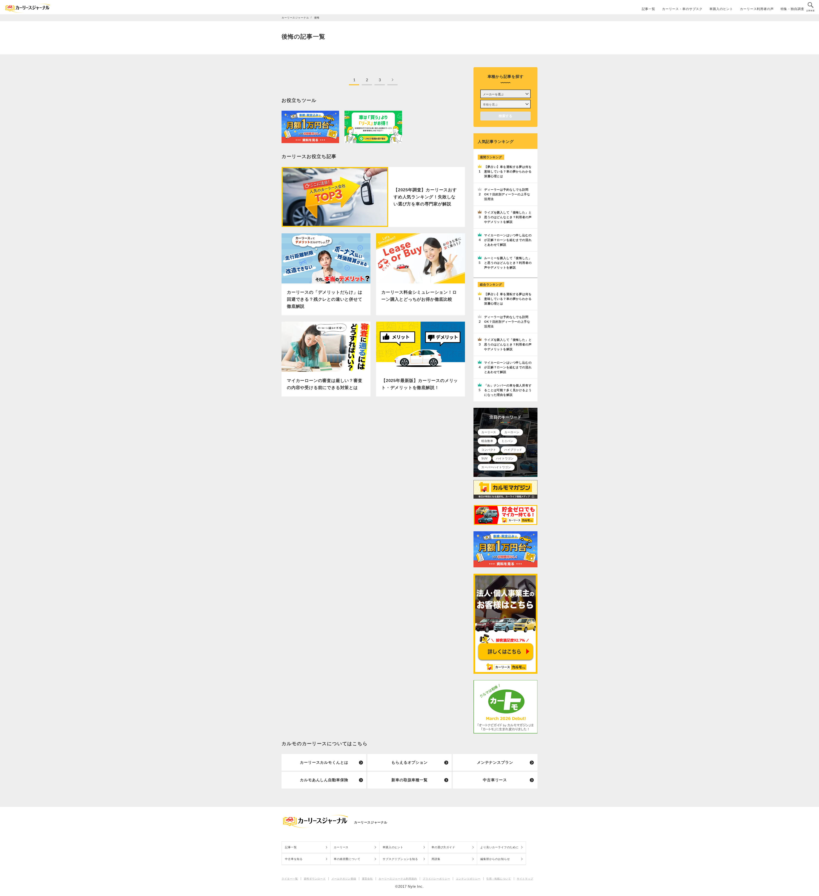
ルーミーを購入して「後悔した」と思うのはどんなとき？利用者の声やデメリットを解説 (508, 262)
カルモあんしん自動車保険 (324, 780)
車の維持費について (347, 859)
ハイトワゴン (505, 458)
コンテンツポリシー (468, 878)
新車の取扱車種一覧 (409, 780)
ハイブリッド (513, 449)
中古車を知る (294, 859)
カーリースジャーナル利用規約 (398, 878)
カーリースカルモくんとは (324, 762)
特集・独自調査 (792, 9)
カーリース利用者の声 (757, 9)
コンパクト (488, 449)
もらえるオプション (409, 762)
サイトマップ (525, 878)
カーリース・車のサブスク (682, 9)
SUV (484, 458)
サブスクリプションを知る (400, 859)
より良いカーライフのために (499, 847)
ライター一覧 (290, 878)
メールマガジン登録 (343, 878)
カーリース (488, 432)
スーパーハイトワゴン (496, 467)
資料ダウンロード (315, 878)
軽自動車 (487, 441)
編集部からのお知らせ (495, 859)
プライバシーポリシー (436, 878)
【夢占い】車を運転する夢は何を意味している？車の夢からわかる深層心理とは (508, 171)
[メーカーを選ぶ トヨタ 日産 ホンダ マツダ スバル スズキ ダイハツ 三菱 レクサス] (505, 94)
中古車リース (495, 780)
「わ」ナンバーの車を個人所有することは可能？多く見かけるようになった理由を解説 (508, 390)
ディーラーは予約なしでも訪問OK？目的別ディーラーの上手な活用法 (507, 194)
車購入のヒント (721, 9)
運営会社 (367, 878)
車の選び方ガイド (443, 847)
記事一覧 (648, 9)
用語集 (435, 859)
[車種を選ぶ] (505, 104)
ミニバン (507, 441)
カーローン (511, 432)
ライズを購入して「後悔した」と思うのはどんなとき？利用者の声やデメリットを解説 (508, 217)
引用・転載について (498, 878)
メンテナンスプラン (495, 762)
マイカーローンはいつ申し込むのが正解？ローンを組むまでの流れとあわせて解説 (508, 240)
